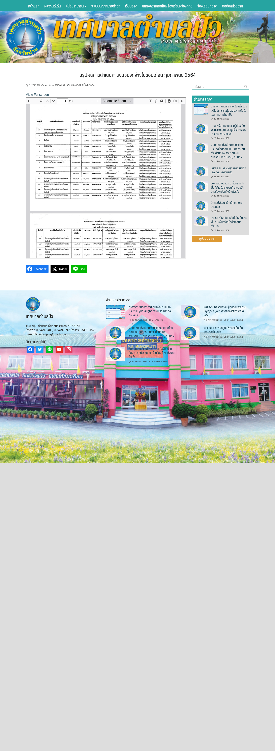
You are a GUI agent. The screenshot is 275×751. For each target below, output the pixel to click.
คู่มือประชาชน (75, 6)
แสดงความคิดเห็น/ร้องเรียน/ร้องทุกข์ (167, 6)
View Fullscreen (37, 94)
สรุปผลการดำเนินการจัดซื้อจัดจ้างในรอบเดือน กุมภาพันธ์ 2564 (138, 74)
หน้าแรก (33, 6)
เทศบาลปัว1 (58, 85)
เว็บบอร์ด (131, 6)
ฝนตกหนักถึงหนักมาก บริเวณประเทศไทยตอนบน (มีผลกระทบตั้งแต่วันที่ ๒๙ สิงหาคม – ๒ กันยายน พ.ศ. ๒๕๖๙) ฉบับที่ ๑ (228, 151)
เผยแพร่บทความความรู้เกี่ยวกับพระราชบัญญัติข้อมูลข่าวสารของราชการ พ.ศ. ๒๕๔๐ (228, 129)
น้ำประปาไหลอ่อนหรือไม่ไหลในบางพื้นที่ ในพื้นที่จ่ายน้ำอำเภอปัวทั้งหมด (229, 222)
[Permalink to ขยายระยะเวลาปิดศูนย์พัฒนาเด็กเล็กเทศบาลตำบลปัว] (201, 171)
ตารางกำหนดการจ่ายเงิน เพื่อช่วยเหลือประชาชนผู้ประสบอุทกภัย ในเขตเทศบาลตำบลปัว (229, 110)
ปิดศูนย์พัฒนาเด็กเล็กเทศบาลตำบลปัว (227, 204)
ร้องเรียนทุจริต (207, 6)
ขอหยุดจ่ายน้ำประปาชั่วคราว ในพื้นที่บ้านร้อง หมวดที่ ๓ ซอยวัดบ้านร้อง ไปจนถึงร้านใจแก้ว (227, 187)
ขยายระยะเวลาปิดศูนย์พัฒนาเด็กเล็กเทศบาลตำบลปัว (228, 170)
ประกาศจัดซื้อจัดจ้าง (82, 85)
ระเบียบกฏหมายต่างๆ (105, 6)
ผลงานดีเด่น (52, 6)
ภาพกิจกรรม (157, 320)
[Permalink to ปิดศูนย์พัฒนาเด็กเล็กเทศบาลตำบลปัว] (201, 205)
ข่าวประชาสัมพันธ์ (235, 320)
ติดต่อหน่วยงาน (232, 6)
